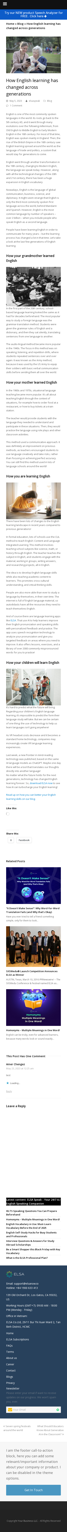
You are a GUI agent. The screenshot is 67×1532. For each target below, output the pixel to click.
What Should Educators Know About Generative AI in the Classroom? (50, 1430)
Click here (36, 16)
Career (10, 1364)
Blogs (9, 1376)
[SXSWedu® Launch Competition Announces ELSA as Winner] (33, 946)
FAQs (9, 1345)
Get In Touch (34, 1490)
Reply (9, 1091)
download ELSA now (41, 783)
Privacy (10, 1383)
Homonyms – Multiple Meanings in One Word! (33, 1030)
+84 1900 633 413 (27, 1288)
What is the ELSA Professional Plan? (27, 1257)
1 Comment (16, 105)
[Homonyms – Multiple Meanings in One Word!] (33, 1007)
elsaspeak (34, 100)
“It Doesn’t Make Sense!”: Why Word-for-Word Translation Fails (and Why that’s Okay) (33, 910)
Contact (11, 1370)
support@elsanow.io (26, 1283)
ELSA (13, 620)
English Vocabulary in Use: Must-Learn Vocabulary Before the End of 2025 (28, 1225)
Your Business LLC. (28, 1520)
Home (10, 23)
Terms (10, 1351)
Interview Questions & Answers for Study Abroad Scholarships (30, 1242)
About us (11, 1358)
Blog (20, 23)
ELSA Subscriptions (17, 1339)
